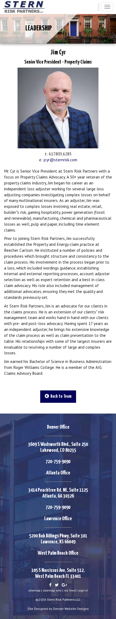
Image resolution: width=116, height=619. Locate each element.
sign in (83, 590)
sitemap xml (52, 590)
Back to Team (60, 396)
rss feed (70, 590)
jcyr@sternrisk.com (60, 159)
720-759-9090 (58, 461)
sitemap (34, 590)
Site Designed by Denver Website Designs (58, 609)
